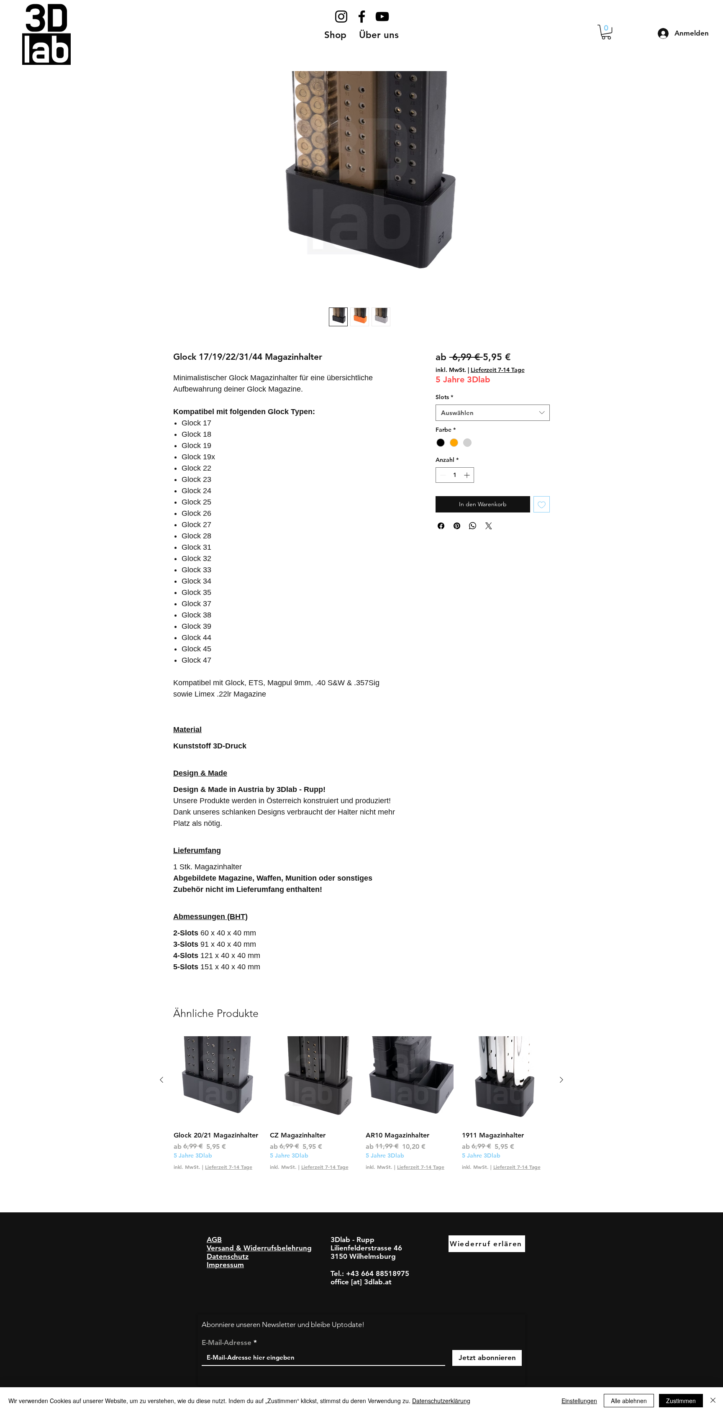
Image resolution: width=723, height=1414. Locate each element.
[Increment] (467, 475)
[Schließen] (713, 1400)
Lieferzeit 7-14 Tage (498, 370)
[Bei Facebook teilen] (441, 526)
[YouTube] (382, 16)
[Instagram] (341, 16)
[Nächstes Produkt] (561, 1080)
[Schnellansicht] (218, 1080)
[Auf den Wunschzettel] (541, 504)
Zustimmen (681, 1400)
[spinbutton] (454, 475)
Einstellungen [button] (579, 1400)
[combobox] (493, 413)
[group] (361, 1108)
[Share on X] (489, 526)
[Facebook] (362, 16)
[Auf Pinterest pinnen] (457, 526)
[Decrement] (442, 475)
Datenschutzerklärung (441, 1400)
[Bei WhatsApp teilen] (473, 526)
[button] (379, 35)
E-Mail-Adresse (226, 1342)
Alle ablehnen (629, 1400)
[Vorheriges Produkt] (161, 1080)
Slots (444, 397)
